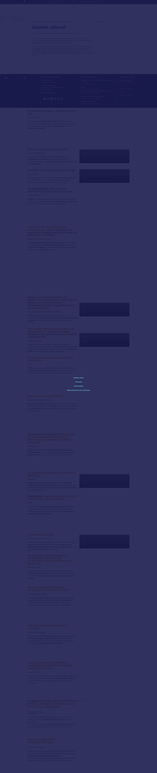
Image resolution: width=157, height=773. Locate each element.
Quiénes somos (78, 378)
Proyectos (78, 382)
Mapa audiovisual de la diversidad (78, 390)
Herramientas (78, 386)
